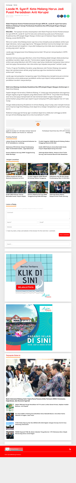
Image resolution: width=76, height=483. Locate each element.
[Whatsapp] (68, 16)
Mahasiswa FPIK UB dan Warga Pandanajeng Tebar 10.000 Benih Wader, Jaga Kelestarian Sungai (20, 147)
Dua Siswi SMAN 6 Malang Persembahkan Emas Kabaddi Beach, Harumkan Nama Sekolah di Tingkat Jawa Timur (40, 414)
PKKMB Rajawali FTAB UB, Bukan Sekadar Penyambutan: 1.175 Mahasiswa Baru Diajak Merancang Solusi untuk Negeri (41, 432)
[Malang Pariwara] (14, 449)
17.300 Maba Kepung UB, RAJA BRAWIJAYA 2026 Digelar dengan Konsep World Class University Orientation (40, 423)
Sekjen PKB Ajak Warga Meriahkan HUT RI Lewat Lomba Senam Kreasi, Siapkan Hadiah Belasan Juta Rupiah (41, 405)
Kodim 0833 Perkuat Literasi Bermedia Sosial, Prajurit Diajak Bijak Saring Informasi (53, 147)
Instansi (11, 16)
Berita (7, 16)
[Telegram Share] (64, 16)
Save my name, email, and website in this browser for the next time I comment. (31, 231)
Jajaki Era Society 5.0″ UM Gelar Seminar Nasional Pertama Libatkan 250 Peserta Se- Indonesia (21, 130)
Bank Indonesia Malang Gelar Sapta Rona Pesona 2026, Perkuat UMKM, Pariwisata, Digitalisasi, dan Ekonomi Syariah (35, 400)
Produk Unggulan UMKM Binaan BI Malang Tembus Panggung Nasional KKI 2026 (54, 142)
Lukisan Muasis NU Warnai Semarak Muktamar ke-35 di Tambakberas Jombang (21, 142)
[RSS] (38, 124)
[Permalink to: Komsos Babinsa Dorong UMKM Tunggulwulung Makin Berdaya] (38, 187)
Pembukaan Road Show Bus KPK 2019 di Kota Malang (56, 130)
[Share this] (58, 16)
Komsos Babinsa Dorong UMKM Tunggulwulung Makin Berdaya (20, 153)
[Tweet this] (61, 16)
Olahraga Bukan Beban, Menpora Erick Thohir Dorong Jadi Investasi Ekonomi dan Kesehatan (53, 153)
